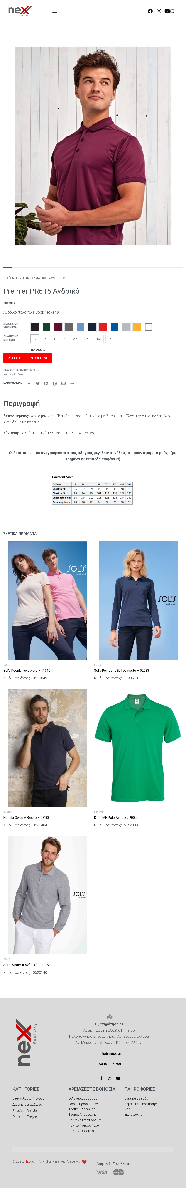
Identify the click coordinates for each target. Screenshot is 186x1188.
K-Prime (98, 812)
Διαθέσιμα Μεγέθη (11, 338)
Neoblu (7, 812)
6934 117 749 (110, 1064)
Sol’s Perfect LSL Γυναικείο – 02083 (121, 670)
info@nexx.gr (109, 1053)
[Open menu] (54, 11)
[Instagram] (158, 11)
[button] (35, 327)
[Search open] (172, 11)
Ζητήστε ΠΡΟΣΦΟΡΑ (27, 358)
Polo (66, 278)
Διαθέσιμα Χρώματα (11, 325)
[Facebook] (150, 11)
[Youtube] (167, 11)
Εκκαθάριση (38, 349)
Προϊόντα (10, 278)
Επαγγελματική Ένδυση (40, 278)
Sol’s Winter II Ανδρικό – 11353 (26, 965)
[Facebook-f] (101, 1078)
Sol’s (6, 665)
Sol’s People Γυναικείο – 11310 (26, 670)
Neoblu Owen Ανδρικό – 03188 (26, 818)
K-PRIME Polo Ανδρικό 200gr (116, 818)
